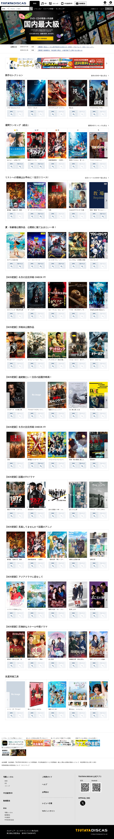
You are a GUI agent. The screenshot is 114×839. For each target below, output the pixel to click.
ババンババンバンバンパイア (57, 459)
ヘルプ (102, 9)
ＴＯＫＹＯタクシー (96, 160)
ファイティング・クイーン (57, 108)
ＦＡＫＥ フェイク (96, 409)
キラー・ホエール (95, 360)
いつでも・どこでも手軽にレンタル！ (12, 738)
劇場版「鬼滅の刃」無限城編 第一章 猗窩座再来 (22, 210)
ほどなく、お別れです (13, 160)
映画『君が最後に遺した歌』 (78, 459)
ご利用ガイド (94, 9)
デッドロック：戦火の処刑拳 (57, 360)
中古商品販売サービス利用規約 (47, 762)
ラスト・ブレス (32, 108)
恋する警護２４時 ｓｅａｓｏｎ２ (59, 509)
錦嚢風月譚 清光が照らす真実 (78, 659)
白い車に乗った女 (74, 409)
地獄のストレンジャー (55, 409)
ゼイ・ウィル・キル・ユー (57, 310)
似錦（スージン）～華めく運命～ (38, 659)
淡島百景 (92, 559)
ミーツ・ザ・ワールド (13, 709)
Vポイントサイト (48, 811)
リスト (105, 4)
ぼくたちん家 (73, 509)
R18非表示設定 (9, 820)
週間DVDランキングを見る (97, 125)
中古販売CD (68, 3)
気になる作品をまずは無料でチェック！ (13, 747)
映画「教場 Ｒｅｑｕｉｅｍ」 (99, 210)
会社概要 (4, 762)
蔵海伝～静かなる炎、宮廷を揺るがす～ (19, 659)
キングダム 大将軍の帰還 (77, 260)
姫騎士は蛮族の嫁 (74, 559)
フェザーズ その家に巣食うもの (17, 409)
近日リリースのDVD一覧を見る (96, 178)
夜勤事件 (92, 459)
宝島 (50, 210)
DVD (34, 3)
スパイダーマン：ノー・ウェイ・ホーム (61, 260)
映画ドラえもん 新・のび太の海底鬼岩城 (82, 160)
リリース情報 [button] (48, 8)
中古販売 (7, 817)
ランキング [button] (60, 8)
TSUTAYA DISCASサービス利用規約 (26, 762)
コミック (55, 3)
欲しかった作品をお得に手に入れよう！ (37, 738)
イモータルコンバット (13, 108)
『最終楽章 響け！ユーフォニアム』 (60, 559)
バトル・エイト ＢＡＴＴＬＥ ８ (80, 360)
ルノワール (93, 709)
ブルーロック (94, 260)
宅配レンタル (9, 812)
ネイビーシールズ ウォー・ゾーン (38, 360)
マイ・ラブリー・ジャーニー (36, 609)
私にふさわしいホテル (34, 709)
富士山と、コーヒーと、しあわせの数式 (81, 709)
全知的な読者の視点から (97, 310)
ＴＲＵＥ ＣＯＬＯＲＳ (97, 509)
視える (71, 108)
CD (45, 3)
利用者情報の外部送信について (11, 765)
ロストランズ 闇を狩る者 (15, 310)
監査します (72, 609)
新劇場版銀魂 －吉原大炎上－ (58, 160)
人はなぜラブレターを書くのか (78, 210)
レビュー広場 (47, 803)
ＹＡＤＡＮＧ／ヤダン (96, 108)
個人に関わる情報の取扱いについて (68, 762)
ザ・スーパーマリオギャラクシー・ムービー (41, 210)
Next (106, 98)
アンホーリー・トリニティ (15, 360)
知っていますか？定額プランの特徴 (60, 738)
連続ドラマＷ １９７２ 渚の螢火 (17, 509)
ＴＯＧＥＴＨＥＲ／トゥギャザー (38, 409)
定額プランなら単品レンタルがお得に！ (86, 738)
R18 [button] (108, 9)
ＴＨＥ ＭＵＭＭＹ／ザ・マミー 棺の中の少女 (84, 310)
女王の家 (92, 609)
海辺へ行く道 (53, 709)
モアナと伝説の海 (12, 260)
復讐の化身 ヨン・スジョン (57, 609)
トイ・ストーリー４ (34, 260)
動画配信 (82, 3)
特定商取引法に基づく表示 (88, 762)
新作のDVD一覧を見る (99, 75)
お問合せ (45, 792)
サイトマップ (25, 765)
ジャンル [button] (37, 8)
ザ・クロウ (31, 310)
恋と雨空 (51, 659)
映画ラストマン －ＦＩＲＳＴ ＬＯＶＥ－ (41, 160)
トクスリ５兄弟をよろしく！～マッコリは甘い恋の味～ (24, 609)
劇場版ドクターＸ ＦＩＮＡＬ (37, 459)
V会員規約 (11, 762)
